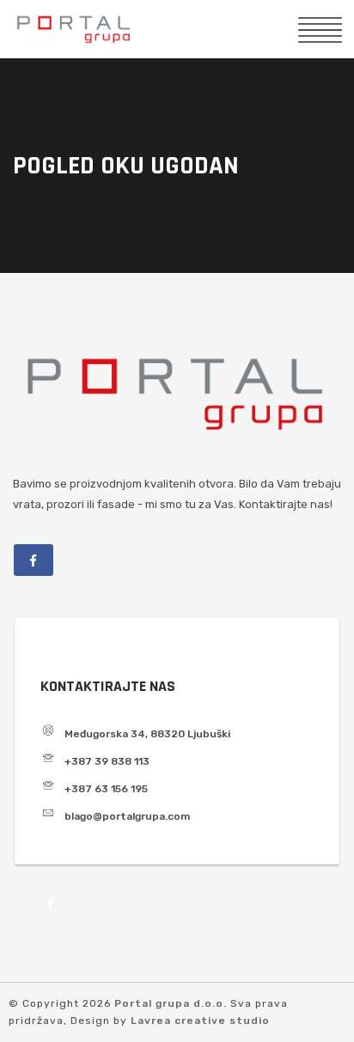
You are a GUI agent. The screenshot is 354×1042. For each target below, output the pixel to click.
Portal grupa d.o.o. (172, 1003)
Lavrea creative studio (200, 1021)
